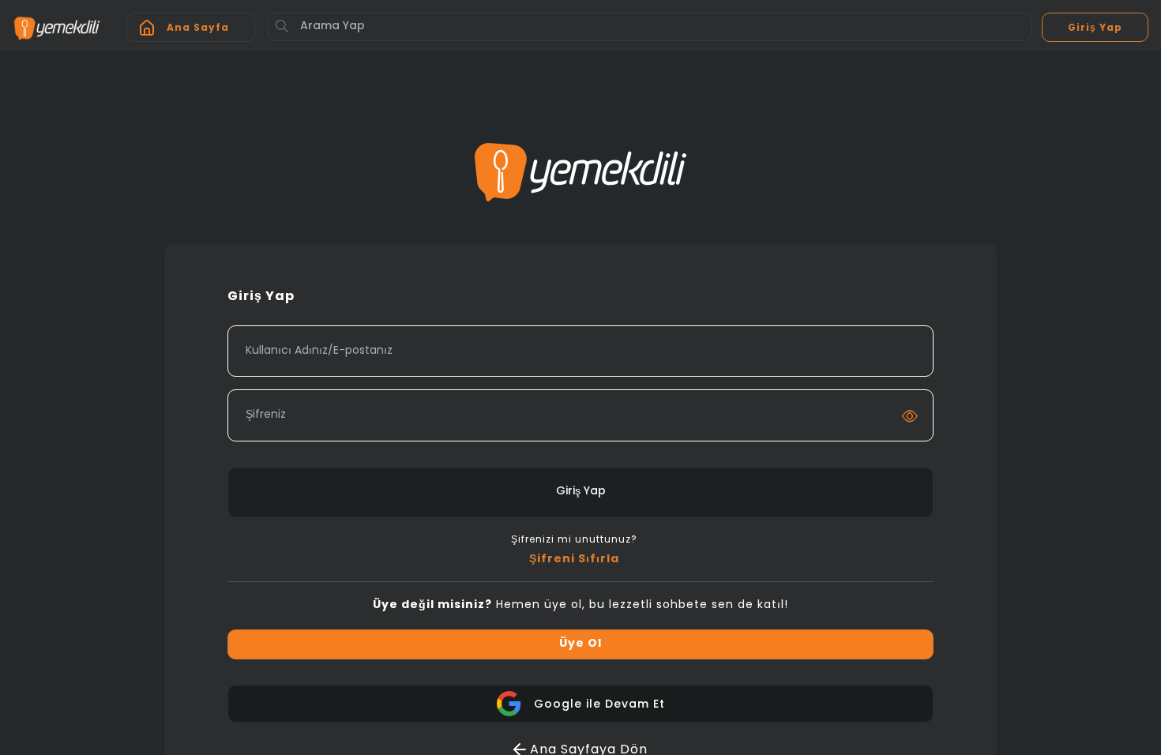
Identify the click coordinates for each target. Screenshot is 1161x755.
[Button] (282, 26)
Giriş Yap (581, 492)
